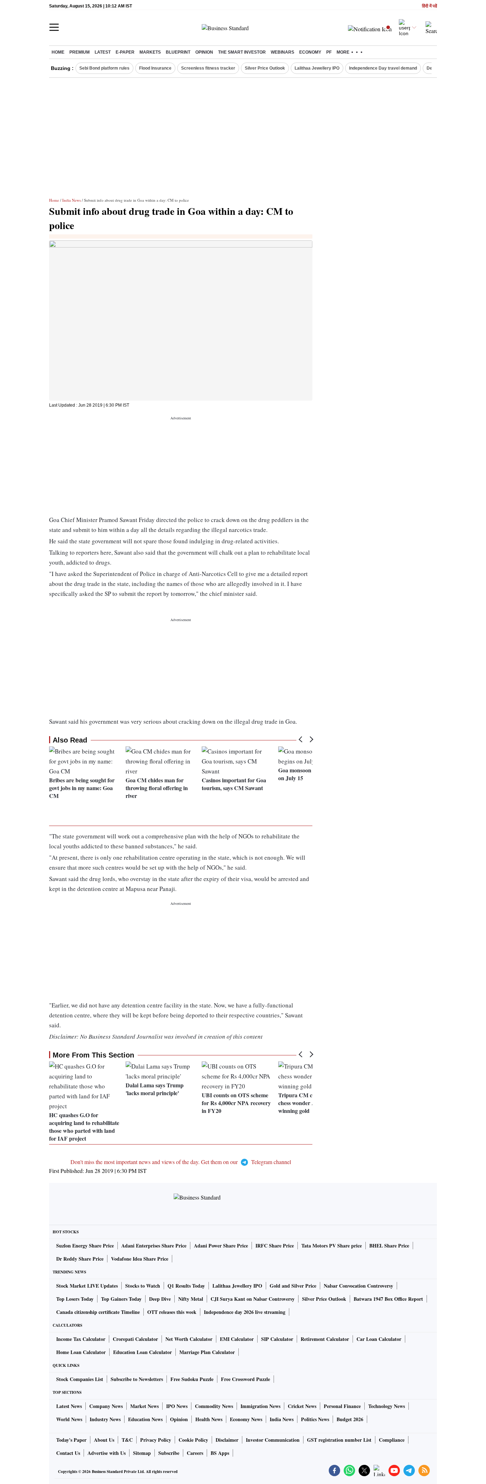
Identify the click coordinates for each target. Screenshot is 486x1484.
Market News (144, 1406)
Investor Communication (273, 1440)
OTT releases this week (171, 1312)
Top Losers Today (75, 1299)
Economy (310, 52)
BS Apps (220, 1453)
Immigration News (260, 1406)
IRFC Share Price (274, 1245)
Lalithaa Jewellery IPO (317, 68)
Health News (208, 1419)
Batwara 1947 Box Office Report (388, 1299)
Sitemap (142, 1453)
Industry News (105, 1419)
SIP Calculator (277, 1339)
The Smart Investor (242, 52)
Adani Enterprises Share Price (153, 1245)
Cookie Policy (193, 1440)
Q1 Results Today (186, 1285)
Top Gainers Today (121, 1299)
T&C (127, 1440)
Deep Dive (160, 1299)
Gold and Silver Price (293, 1285)
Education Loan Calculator (142, 1352)
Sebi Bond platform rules (104, 68)
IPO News (176, 1406)
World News (69, 1419)
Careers (195, 1453)
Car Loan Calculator (378, 1339)
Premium (79, 52)
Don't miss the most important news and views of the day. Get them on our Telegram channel (180, 1161)
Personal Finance (342, 1406)
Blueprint (178, 52)
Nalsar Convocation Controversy (358, 1285)
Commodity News (214, 1406)
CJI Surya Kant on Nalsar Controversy (253, 1299)
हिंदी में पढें (429, 6)
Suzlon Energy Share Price (85, 1245)
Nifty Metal (190, 1299)
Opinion (204, 52)
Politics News (315, 1419)
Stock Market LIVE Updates (87, 1285)
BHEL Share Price (389, 1245)
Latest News (69, 1406)
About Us (104, 1440)
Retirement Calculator (325, 1339)
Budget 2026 (350, 1419)
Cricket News (302, 1406)
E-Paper (125, 52)
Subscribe (168, 1453)
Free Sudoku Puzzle (191, 1379)
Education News (145, 1419)
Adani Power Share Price (221, 1245)
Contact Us (68, 1453)
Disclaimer (227, 1440)
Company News (106, 1406)
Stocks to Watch (142, 1285)
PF (329, 52)
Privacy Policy (155, 1440)
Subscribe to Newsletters (137, 1379)
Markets (150, 52)
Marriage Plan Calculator (207, 1352)
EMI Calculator (237, 1339)
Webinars (282, 52)
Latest (103, 52)
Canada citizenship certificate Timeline (98, 1312)
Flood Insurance (155, 68)
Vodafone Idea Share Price (139, 1258)
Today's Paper (71, 1440)
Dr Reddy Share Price (80, 1258)
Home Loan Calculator (81, 1352)
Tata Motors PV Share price (331, 1245)
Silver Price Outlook (265, 68)
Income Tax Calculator (80, 1339)
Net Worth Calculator (188, 1339)
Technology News (386, 1406)
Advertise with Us (107, 1453)
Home (58, 52)
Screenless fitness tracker (208, 68)
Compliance (392, 1440)
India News (71, 200)
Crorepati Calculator (135, 1339)
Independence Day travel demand (383, 68)
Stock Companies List (79, 1379)
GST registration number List (339, 1440)
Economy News (246, 1419)
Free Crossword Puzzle (245, 1379)
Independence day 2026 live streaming (244, 1312)
